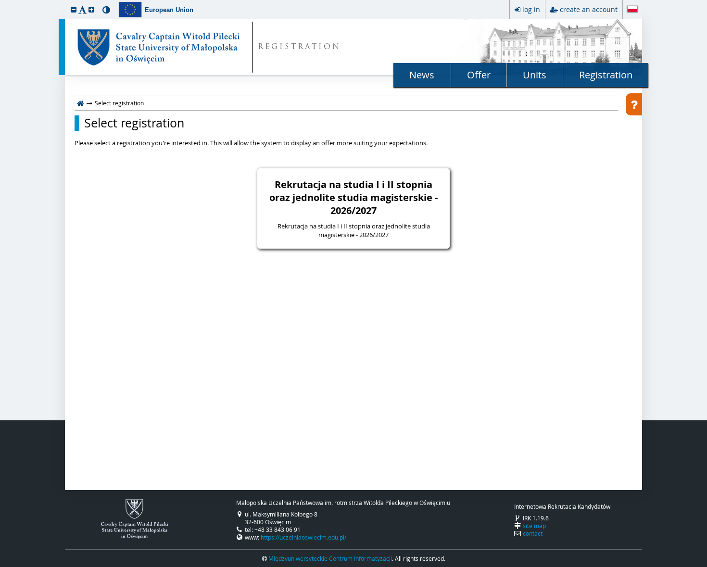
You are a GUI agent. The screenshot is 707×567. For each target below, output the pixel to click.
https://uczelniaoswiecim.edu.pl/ (303, 537)
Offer (479, 74)
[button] (73, 9)
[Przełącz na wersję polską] (632, 10)
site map (534, 525)
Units (534, 74)
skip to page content (2, 2)
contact (533, 533)
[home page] (80, 103)
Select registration (134, 123)
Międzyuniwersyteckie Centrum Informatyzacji (330, 558)
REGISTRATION (299, 47)
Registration (605, 74)
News (421, 74)
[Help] (634, 104)
